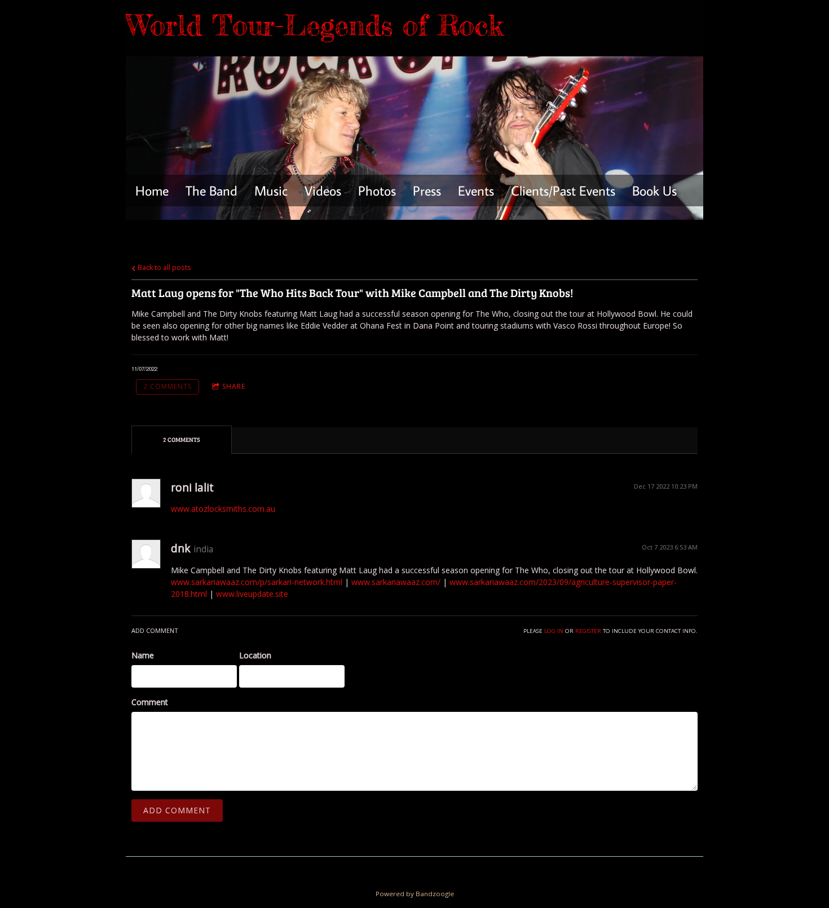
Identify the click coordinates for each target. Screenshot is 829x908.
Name (142, 655)
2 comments (167, 386)
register (588, 631)
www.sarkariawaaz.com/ (395, 582)
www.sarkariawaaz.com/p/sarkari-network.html (256, 582)
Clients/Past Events (563, 190)
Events (476, 190)
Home (152, 190)
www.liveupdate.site (252, 593)
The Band (211, 190)
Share (233, 386)
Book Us (654, 190)
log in (553, 631)
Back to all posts (163, 267)
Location (255, 655)
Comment (149, 702)
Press (427, 190)
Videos (323, 190)
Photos (377, 190)
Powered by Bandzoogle (415, 893)
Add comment (177, 810)
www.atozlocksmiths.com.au (223, 508)
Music (271, 190)
